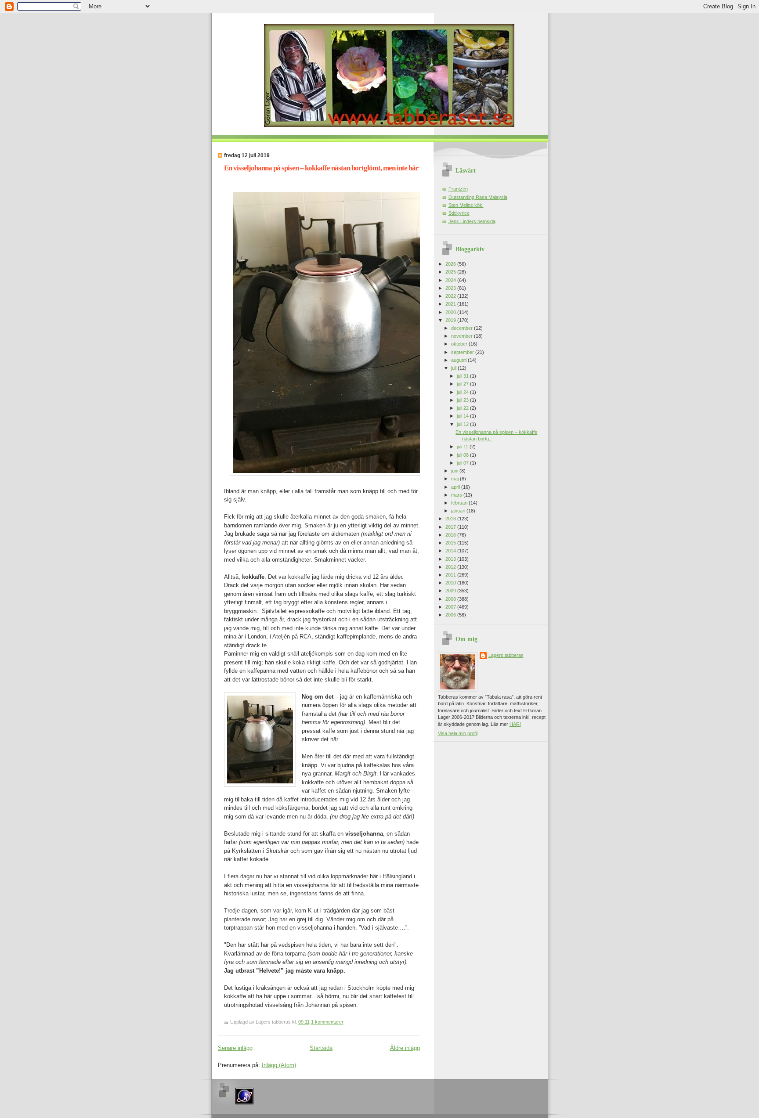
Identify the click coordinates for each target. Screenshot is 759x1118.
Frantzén (458, 188)
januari (458, 510)
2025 (451, 271)
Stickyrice (459, 213)
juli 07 (463, 462)
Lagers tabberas (506, 655)
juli (454, 368)
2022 (451, 296)
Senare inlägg (235, 1048)
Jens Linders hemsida (471, 221)
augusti (459, 360)
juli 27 (463, 383)
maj (455, 478)
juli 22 (463, 408)
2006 (451, 614)
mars (457, 495)
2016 (451, 534)
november (462, 336)
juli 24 (463, 392)
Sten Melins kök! (466, 205)
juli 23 (463, 400)
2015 (451, 542)
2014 (451, 550)
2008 (451, 599)
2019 (451, 320)
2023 (451, 288)
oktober (460, 343)
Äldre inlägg (405, 1048)
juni (455, 470)
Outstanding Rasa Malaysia (477, 197)
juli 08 (463, 455)
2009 (451, 590)
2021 (451, 304)
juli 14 (463, 415)
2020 (451, 312)
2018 (451, 518)
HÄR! (515, 724)
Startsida (321, 1048)
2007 (451, 606)
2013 (451, 559)
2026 (451, 264)
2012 (451, 567)
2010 (451, 582)
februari (460, 502)
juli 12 (463, 424)
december (462, 328)
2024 (451, 280)
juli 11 (463, 446)
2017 (451, 527)
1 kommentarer (327, 1021)
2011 (451, 574)
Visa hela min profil (457, 733)
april (456, 487)
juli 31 (463, 376)
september (463, 352)
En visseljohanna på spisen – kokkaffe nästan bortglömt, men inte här (321, 168)
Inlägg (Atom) (279, 1065)
